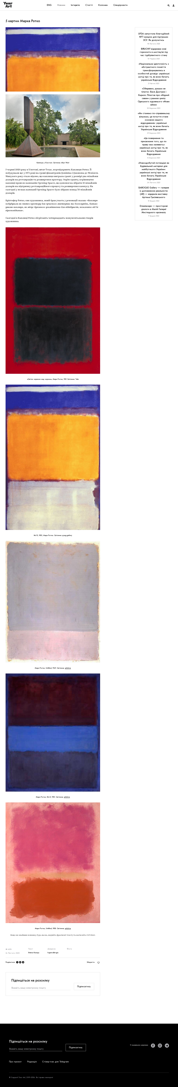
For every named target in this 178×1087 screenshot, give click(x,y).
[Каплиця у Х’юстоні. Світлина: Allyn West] (53, 125)
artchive (68, 668)
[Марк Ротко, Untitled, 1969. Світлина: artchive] (53, 602)
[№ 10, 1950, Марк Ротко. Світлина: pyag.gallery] (53, 457)
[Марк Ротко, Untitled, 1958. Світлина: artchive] (53, 862)
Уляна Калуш (33, 953)
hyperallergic (53, 953)
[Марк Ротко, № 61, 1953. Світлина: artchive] (53, 732)
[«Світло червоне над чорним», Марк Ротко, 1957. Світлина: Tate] (53, 300)
